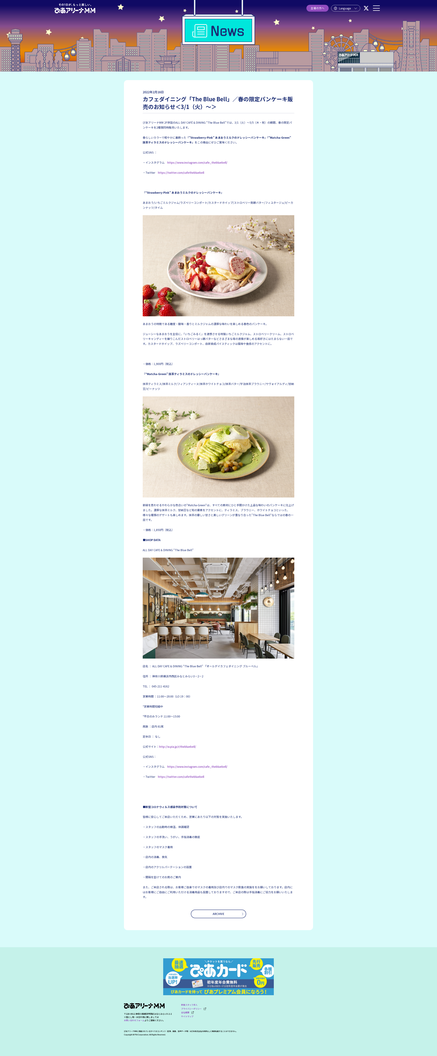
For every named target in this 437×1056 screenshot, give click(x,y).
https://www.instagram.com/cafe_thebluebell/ (197, 162)
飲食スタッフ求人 (189, 1004)
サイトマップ (187, 1016)
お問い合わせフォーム (134, 1020)
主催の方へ (317, 8)
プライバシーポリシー (192, 1008)
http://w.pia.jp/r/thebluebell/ (177, 746)
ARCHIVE (218, 914)
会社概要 (186, 1012)
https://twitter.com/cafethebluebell (181, 172)
